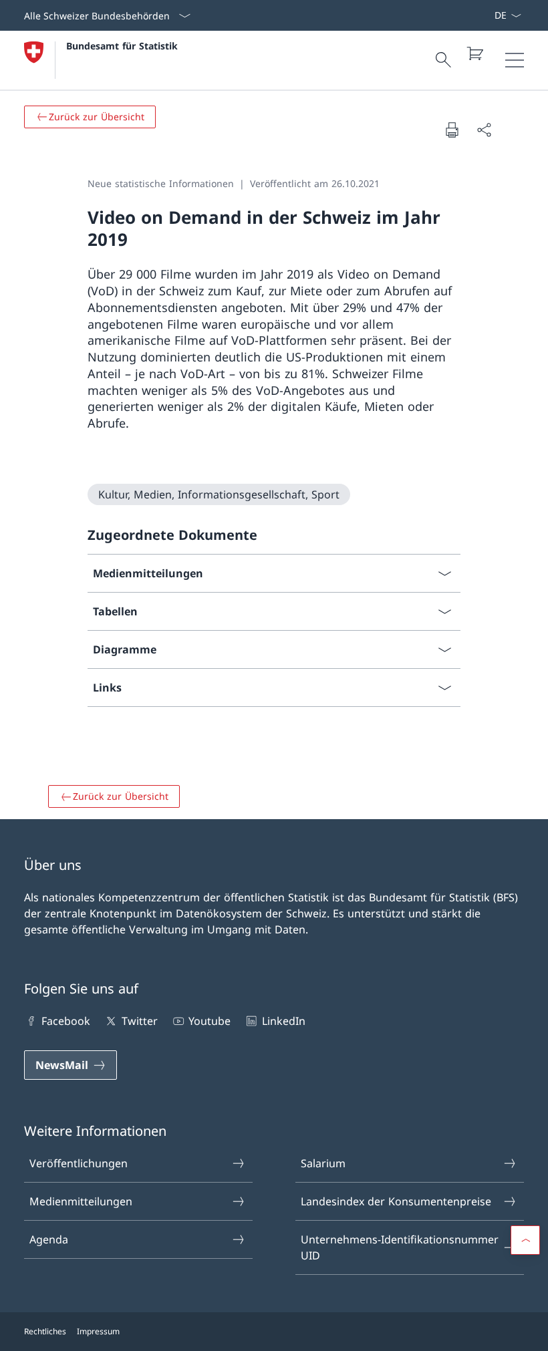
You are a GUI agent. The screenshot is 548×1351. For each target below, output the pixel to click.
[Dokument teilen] (484, 129)
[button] (525, 1240)
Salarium (323, 1163)
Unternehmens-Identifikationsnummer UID (400, 1247)
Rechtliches (45, 1331)
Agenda (48, 1239)
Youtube (209, 1021)
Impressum (98, 1331)
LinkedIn (283, 1021)
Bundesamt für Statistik (122, 45)
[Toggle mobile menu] (515, 60)
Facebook (65, 1021)
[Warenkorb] (474, 53)
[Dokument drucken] (452, 129)
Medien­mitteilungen (80, 1201)
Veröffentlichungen (78, 1163)
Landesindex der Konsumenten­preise (396, 1201)
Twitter (139, 1021)
